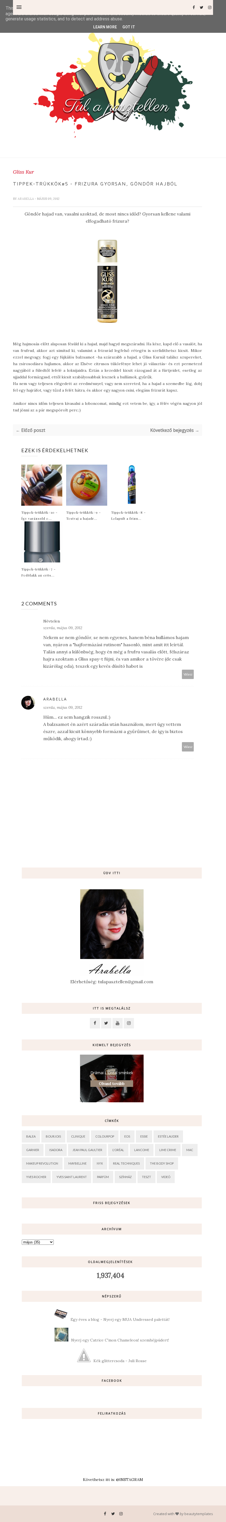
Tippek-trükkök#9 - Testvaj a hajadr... (83, 515)
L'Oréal (118, 1150)
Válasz (188, 674)
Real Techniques (126, 1163)
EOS (127, 1136)
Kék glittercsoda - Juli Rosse (120, 1360)
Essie (144, 1136)
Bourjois (53, 1136)
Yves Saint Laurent (72, 1177)
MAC (189, 1150)
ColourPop (104, 1136)
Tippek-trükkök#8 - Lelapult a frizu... (128, 515)
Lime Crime (167, 1150)
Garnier (32, 1150)
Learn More (105, 27)
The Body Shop (162, 1163)
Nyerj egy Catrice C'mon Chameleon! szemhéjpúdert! (120, 1340)
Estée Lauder (168, 1136)
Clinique (78, 1136)
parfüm (103, 1177)
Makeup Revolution (42, 1163)
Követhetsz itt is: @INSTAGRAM (113, 1479)
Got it (128, 27)
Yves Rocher (36, 1177)
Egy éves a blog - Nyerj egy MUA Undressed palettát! (120, 1319)
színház (125, 1177)
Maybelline (77, 1163)
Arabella (26, 199)
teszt (146, 1177)
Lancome (141, 1150)
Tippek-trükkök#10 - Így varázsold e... (39, 515)
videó (165, 1177)
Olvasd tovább (112, 1083)
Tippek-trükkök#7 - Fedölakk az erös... (38, 572)
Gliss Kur (23, 172)
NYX (100, 1163)
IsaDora (55, 1150)
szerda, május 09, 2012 (62, 627)
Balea (31, 1136)
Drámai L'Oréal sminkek (111, 1072)
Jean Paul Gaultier (87, 1150)
